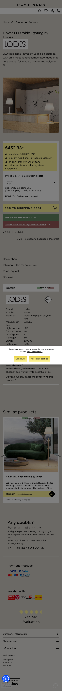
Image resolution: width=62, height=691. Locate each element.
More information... (35, 352)
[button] (6, 679)
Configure (20, 358)
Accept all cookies (39, 358)
